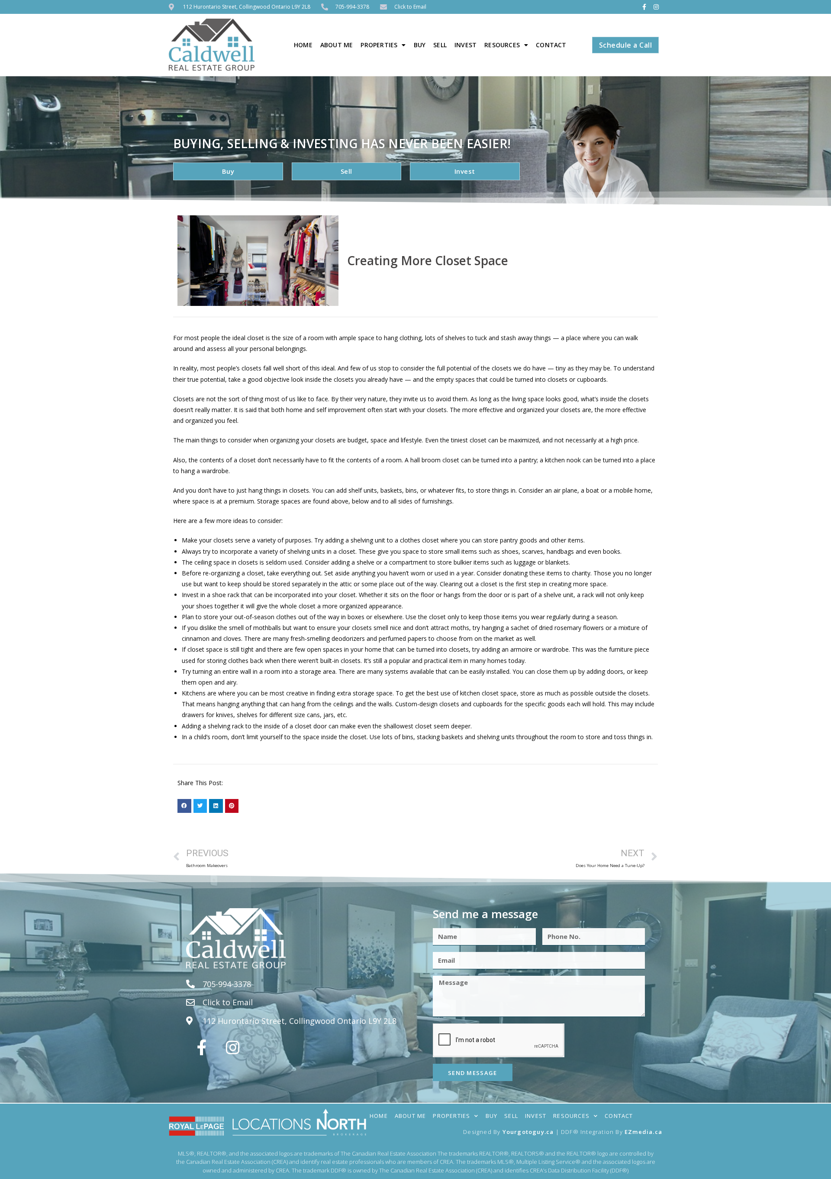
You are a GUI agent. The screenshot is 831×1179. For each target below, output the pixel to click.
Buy (420, 45)
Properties (379, 45)
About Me (336, 45)
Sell (440, 45)
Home (303, 45)
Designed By (482, 1132)
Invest (465, 45)
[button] (184, 806)
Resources (502, 45)
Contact (551, 45)
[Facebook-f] (644, 7)
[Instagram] (656, 7)
